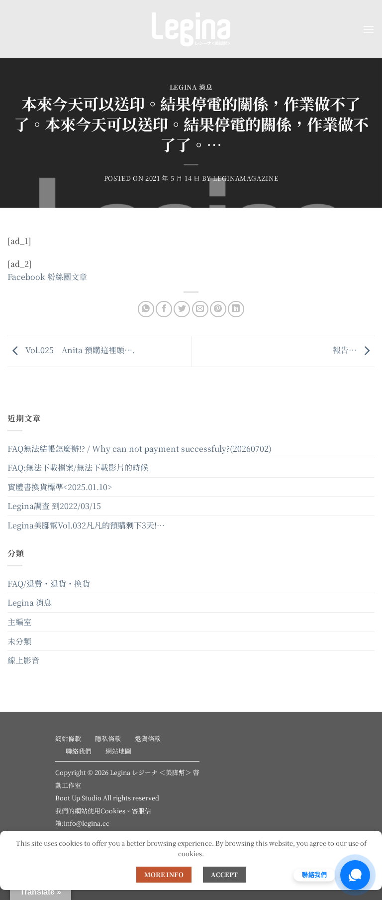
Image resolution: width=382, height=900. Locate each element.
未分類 (19, 641)
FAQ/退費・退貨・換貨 (48, 583)
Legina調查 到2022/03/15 (54, 506)
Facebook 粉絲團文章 (47, 276)
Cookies (112, 810)
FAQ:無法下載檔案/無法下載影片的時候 (77, 467)
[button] (369, 29)
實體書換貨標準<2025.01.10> (59, 487)
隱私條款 (108, 738)
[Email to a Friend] (200, 309)
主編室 (19, 622)
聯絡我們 (79, 751)
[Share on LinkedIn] (236, 309)
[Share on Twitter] (182, 309)
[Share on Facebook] (164, 309)
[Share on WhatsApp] (146, 309)
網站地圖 (118, 751)
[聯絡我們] (355, 875)
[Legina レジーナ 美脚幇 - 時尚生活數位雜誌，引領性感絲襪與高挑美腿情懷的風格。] (191, 29)
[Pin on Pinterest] (218, 309)
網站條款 (68, 738)
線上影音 (23, 660)
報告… (346, 350)
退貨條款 (148, 738)
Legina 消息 (191, 87)
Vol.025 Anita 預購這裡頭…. (79, 350)
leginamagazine (245, 178)
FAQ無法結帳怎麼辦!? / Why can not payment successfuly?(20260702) (139, 448)
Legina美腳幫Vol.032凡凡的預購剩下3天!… (86, 525)
